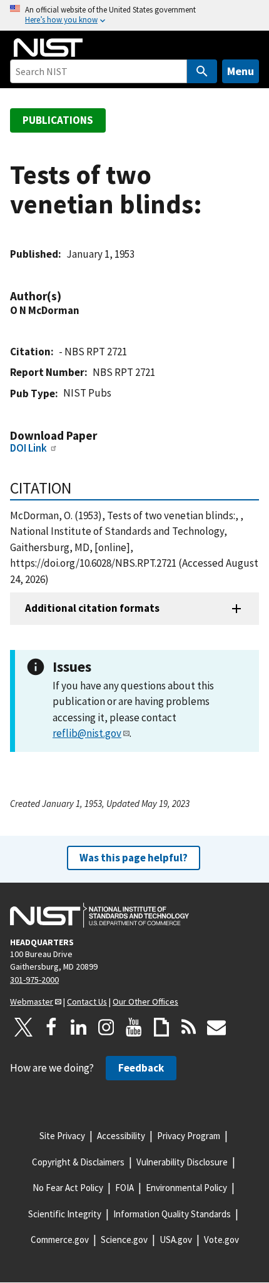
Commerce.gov (60, 1239)
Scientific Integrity (64, 1214)
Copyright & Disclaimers (78, 1162)
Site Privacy (62, 1136)
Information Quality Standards (172, 1214)
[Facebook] (51, 1027)
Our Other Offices (145, 1001)
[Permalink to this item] (67, 296)
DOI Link (28, 448)
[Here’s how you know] (134, 15)
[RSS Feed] (189, 1027)
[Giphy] (161, 1027)
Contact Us (87, 1001)
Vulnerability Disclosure (182, 1162)
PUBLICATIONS (58, 120)
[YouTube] (134, 1027)
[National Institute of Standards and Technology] (99, 915)
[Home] (48, 47)
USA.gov (176, 1239)
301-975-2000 (34, 979)
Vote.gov (221, 1239)
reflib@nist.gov (87, 733)
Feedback (141, 1068)
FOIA (124, 1188)
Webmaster (31, 1001)
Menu (240, 71)
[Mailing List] (216, 1027)
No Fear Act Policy (68, 1188)
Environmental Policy (186, 1188)
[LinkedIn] (79, 1027)
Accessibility (121, 1136)
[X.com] (24, 1027)
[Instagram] (106, 1027)
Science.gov (124, 1239)
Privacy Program (188, 1136)
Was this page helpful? (133, 858)
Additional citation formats (92, 608)
